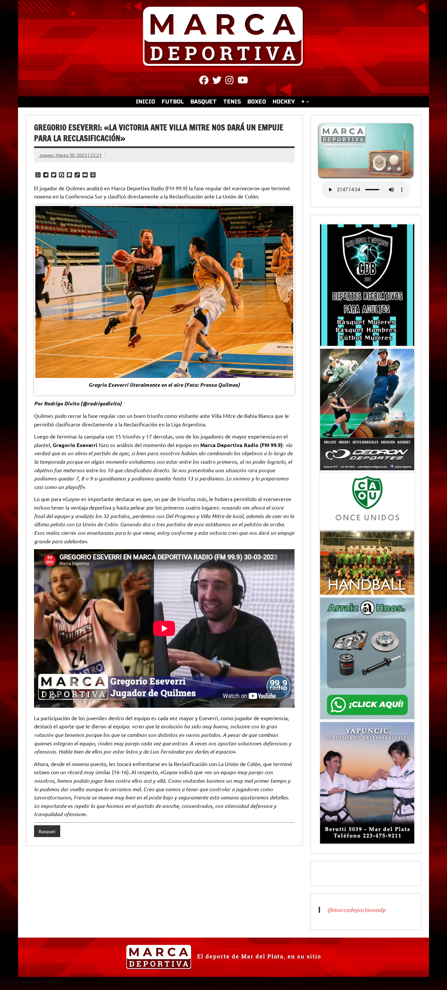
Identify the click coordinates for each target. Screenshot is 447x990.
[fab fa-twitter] (217, 81)
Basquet (47, 831)
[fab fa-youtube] (243, 81)
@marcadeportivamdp (356, 909)
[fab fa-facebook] (203, 81)
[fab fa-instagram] (229, 81)
